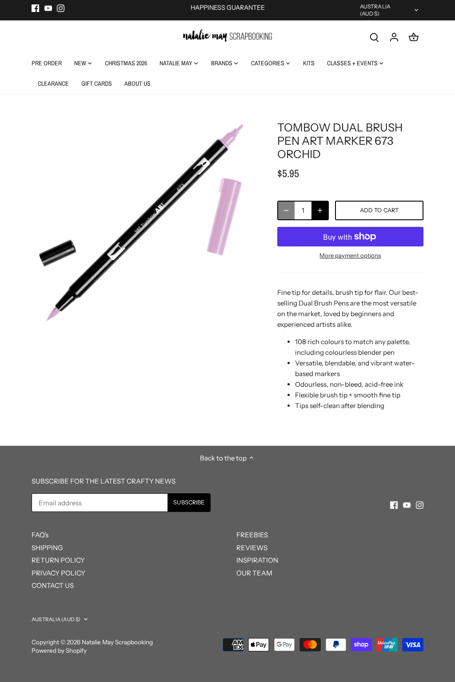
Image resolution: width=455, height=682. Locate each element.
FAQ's (40, 535)
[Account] (394, 36)
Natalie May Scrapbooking (117, 642)
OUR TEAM (254, 573)
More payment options (350, 255)
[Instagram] (60, 7)
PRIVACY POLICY (58, 573)
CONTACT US (53, 585)
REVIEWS (251, 547)
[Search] (374, 36)
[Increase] (319, 210)
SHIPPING (47, 547)
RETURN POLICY (58, 560)
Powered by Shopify (59, 650)
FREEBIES (252, 535)
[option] (144, 223)
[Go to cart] (413, 36)
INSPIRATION (257, 560)
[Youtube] (48, 7)
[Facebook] (35, 7)
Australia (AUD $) (375, 10)
